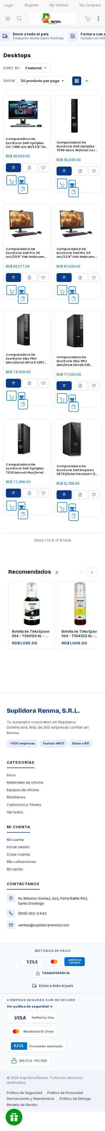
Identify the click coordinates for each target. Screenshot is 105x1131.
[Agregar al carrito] (13, 167)
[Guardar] (43, 167)
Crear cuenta (18, 854)
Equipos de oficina (23, 790)
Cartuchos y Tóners (24, 804)
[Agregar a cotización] (29, 167)
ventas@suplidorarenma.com (43, 925)
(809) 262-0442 (32, 913)
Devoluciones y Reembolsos (31, 1099)
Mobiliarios (16, 797)
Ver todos (15, 812)
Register (32, 5)
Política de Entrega (75, 1099)
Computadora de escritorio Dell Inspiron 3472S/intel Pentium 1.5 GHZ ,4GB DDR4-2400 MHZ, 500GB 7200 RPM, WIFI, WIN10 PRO (76, 470)
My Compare (90, 5)
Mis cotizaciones (21, 861)
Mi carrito (15, 869)
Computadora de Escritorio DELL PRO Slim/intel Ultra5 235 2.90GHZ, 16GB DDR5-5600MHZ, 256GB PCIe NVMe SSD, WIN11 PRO (74, 361)
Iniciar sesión (18, 847)
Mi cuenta (15, 839)
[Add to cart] (11, 180)
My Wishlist (59, 5)
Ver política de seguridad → (30, 1006)
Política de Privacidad (65, 1093)
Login (8, 5)
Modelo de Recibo (22, 1105)
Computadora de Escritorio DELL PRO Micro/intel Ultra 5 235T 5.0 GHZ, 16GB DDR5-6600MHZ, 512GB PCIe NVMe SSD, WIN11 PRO (25, 359)
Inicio (11, 775)
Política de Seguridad (24, 1093)
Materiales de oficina (25, 782)
